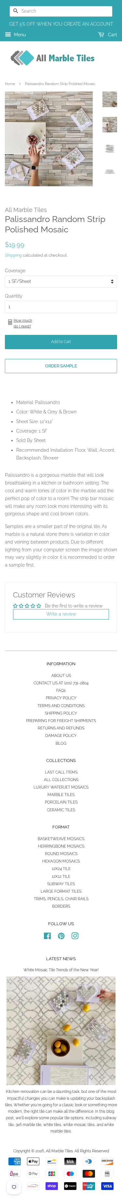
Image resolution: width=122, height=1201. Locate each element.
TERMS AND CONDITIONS (61, 706)
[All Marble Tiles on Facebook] (47, 937)
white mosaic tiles (79, 1124)
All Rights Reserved (92, 1151)
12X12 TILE (61, 876)
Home (10, 84)
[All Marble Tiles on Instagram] (74, 937)
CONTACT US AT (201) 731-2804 (61, 683)
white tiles (52, 1124)
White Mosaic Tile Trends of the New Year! (61, 970)
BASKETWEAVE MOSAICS (61, 839)
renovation (29, 1091)
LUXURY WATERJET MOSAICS (61, 787)
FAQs (61, 690)
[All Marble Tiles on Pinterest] (61, 937)
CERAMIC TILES (61, 810)
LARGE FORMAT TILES (61, 891)
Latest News (61, 958)
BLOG (61, 743)
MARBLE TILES (61, 794)
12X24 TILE (61, 868)
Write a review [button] (61, 614)
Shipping (13, 255)
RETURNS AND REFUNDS (61, 728)
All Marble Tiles (59, 1151)
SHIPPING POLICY (61, 713)
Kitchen (13, 1091)
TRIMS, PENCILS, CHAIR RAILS (61, 899)
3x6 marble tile (28, 1124)
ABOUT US (61, 675)
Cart (112, 34)
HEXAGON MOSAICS (61, 861)
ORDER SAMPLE (61, 365)
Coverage (15, 270)
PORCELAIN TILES (61, 802)
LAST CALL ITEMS (61, 772)
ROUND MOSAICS (61, 854)
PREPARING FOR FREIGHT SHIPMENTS (61, 720)
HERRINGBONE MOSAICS (61, 846)
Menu (19, 34)
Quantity (13, 296)
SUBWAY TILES (61, 884)
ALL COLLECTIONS (61, 780)
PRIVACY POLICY (61, 698)
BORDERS (61, 906)
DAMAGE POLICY (61, 735)
